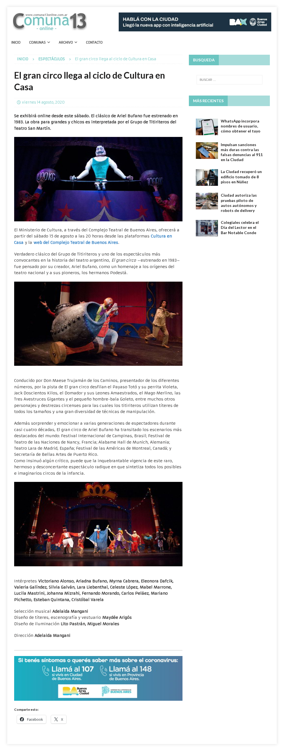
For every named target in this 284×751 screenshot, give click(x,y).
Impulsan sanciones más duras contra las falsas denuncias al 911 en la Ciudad (242, 152)
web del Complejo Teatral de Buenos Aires (76, 242)
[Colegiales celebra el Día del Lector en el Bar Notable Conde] (207, 228)
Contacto (94, 42)
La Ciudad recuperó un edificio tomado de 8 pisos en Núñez (241, 176)
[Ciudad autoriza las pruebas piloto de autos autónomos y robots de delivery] (207, 201)
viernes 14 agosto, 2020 (43, 102)
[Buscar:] (229, 79)
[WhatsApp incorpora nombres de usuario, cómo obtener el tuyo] (207, 127)
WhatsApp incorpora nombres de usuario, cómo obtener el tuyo (240, 126)
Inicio (16, 42)
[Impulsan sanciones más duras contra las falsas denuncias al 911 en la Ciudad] (207, 150)
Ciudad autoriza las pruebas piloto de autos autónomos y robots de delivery (239, 203)
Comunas (37, 42)
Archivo (66, 42)
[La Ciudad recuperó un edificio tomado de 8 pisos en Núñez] (207, 177)
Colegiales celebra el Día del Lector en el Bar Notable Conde (240, 227)
